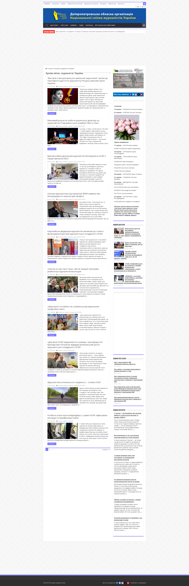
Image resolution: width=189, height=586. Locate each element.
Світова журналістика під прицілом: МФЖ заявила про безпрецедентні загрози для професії (73, 195)
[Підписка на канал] (109, 73)
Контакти (121, 4)
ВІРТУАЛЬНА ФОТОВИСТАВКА (105, 25)
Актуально (55, 4)
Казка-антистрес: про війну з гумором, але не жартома (72, 31)
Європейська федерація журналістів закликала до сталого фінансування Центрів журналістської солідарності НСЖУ (75, 232)
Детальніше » (52, 113)
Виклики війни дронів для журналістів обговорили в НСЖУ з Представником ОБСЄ (76, 157)
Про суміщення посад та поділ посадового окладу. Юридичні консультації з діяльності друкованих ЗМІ (128, 379)
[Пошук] (144, 3)
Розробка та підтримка (138, 583)
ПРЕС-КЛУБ (64, 25)
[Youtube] (138, 7)
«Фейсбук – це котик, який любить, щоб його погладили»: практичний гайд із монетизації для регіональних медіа (128, 279)
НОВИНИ (73, 25)
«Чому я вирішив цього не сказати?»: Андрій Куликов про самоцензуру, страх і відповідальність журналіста (128, 267)
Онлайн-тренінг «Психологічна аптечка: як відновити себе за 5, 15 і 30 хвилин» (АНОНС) (128, 254)
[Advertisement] (94, 49)
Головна (50, 68)
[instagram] (140, 7)
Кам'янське (61, 312)
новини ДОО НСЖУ (79, 86)
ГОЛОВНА (46, 25)
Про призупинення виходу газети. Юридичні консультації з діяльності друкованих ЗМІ (127, 399)
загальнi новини (63, 86)
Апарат (63, 4)
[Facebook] (136, 7)
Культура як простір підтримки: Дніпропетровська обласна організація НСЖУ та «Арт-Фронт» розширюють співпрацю (127, 233)
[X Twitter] (145, 7)
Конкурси (103, 4)
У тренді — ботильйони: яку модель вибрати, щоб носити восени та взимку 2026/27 (127, 415)
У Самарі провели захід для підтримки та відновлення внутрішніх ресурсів (124, 458)
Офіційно (47, 4)
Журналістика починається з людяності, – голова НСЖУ (74, 382)
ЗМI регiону (112, 4)
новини (70, 86)
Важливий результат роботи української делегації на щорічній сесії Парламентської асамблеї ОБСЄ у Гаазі (73, 121)
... (134, 429)
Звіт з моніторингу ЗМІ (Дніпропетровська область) (125, 363)
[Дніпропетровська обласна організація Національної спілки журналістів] (94, 14)
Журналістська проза (91, 4)
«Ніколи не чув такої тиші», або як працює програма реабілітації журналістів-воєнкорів (73, 270)
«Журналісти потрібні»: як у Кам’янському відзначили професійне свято (73, 307)
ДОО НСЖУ (54, 25)
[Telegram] (143, 7)
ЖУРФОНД (89, 25)
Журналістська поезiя (75, 4)
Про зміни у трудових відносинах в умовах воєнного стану (127, 370)
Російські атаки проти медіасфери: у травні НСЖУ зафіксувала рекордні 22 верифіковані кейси (77, 416)
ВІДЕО (81, 25)
